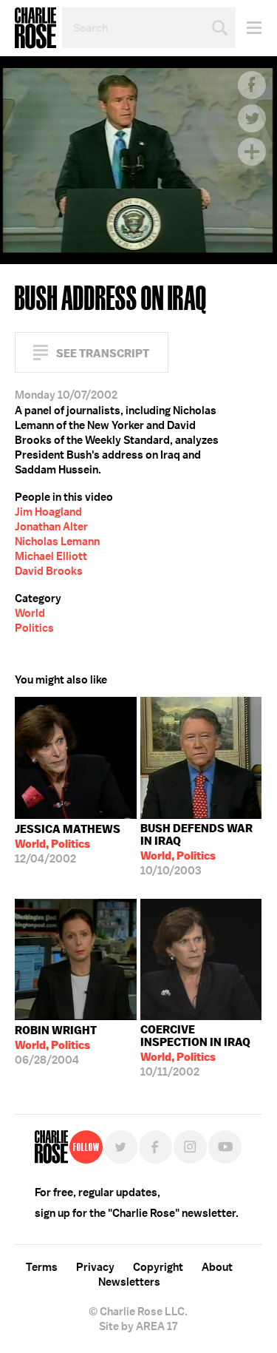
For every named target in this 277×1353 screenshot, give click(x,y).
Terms (42, 1267)
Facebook (252, 85)
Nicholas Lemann (57, 541)
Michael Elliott (51, 556)
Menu (248, 27)
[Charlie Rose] (51, 1147)
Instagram (190, 1147)
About (217, 1267)
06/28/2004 (56, 1045)
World (30, 613)
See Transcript (102, 353)
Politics (34, 628)
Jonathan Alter (51, 526)
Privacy (95, 1267)
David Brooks (49, 571)
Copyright (158, 1267)
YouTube (225, 1147)
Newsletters (129, 1282)
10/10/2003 (196, 849)
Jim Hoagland (48, 512)
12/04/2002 (67, 844)
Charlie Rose (35, 28)
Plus (252, 152)
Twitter (252, 118)
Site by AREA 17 (138, 1326)
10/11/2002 (195, 1050)
